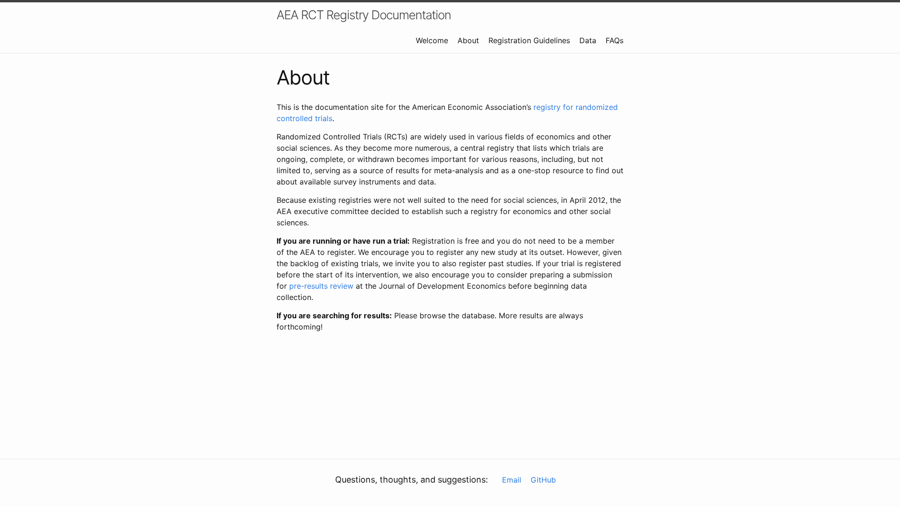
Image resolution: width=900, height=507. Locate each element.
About (468, 40)
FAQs (614, 40)
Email (511, 479)
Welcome (432, 40)
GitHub (543, 479)
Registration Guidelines (529, 40)
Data (587, 40)
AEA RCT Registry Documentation (364, 15)
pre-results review (321, 286)
